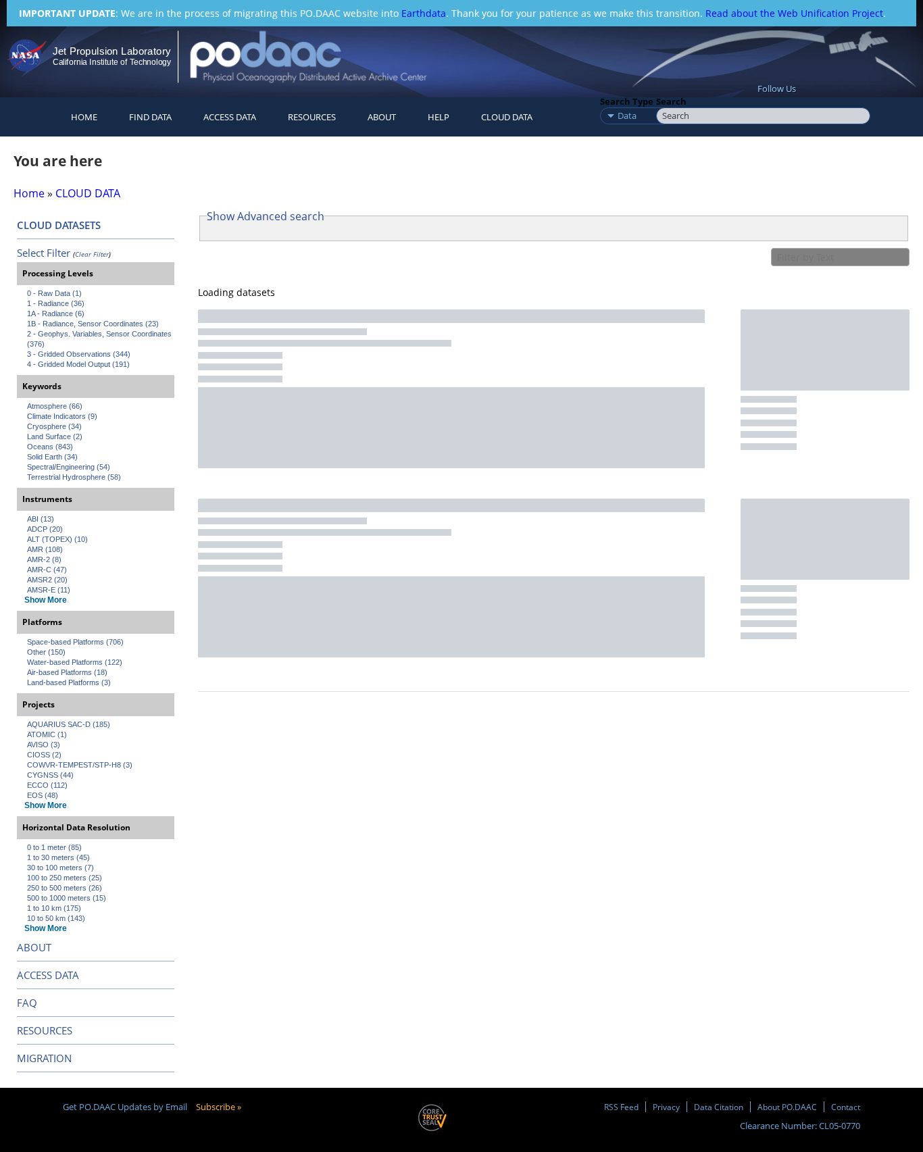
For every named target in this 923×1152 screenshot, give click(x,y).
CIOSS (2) (44, 755)
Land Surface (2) (54, 436)
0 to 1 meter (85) (54, 847)
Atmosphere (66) (54, 406)
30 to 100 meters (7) (60, 867)
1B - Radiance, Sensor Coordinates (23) (93, 324)
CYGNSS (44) (50, 775)
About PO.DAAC (787, 1106)
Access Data (229, 117)
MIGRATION (44, 1058)
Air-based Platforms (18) (67, 672)
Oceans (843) (50, 447)
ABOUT (34, 947)
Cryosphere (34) (54, 426)
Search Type (626, 101)
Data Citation (718, 1106)
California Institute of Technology (112, 62)
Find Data (150, 117)
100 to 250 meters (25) (64, 878)
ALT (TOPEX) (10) (57, 539)
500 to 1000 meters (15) (66, 898)
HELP (438, 117)
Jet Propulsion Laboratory (111, 51)
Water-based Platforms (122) (74, 662)
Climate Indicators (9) (62, 416)
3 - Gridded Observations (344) (78, 354)
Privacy (666, 1106)
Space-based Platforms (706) (75, 642)
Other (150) (46, 652)
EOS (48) (42, 795)
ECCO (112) (47, 785)
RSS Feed (621, 1106)
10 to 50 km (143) (56, 918)
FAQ (27, 1002)
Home (84, 117)
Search (671, 101)
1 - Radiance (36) (55, 303)
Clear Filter (92, 254)
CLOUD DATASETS (59, 225)
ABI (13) (40, 519)
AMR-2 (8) (44, 559)
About (382, 117)
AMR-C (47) (47, 570)
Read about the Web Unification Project (794, 13)
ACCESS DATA (48, 975)
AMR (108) (45, 549)
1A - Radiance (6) (55, 313)
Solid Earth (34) (52, 457)
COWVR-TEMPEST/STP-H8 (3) (79, 765)
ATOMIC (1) (47, 734)
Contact (845, 1106)
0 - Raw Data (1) (54, 293)
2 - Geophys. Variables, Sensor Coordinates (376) (100, 339)
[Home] (320, 56)
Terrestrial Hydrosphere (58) (74, 477)
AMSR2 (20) (47, 580)
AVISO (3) (43, 745)
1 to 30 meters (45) (58, 857)
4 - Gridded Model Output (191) (78, 364)
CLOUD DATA (506, 117)
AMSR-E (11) (48, 590)
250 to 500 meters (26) (64, 888)
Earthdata (423, 13)
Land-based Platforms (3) (69, 682)
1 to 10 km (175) (54, 908)
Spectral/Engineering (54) (68, 467)
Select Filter (43, 252)
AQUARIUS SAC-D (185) (68, 724)
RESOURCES (312, 117)
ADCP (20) (45, 529)
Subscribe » (218, 1107)
